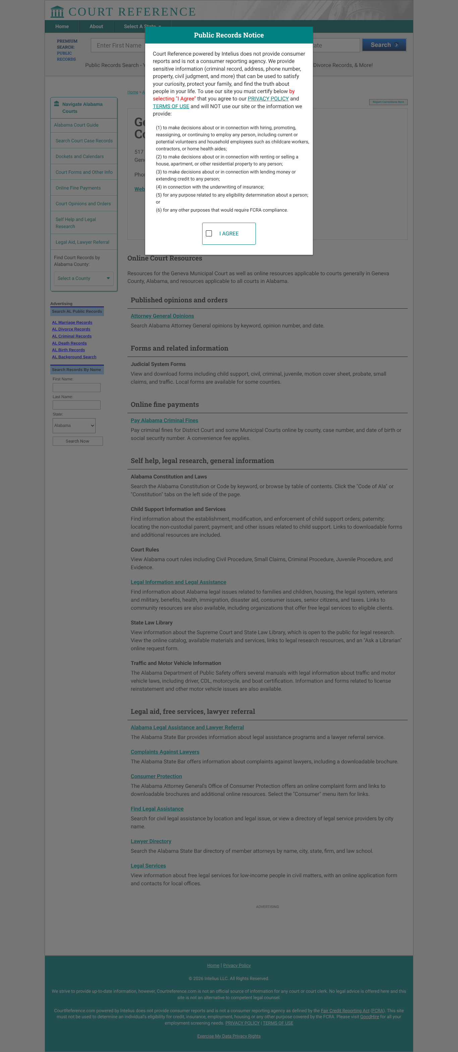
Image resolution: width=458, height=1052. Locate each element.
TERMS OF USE (171, 106)
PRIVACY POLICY (268, 98)
